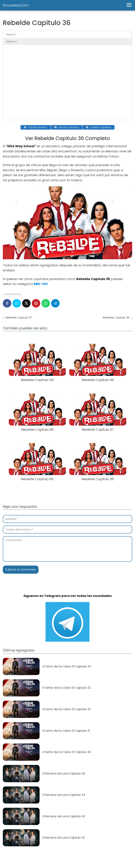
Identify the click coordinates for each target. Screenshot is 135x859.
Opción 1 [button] (11, 34)
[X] (26, 303)
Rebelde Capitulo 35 (116, 317)
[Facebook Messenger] (16, 303)
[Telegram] (55, 303)
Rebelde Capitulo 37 (19, 317)
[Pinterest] (36, 303)
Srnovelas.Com (16, 5)
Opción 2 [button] (11, 41)
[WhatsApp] (45, 303)
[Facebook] (7, 303)
